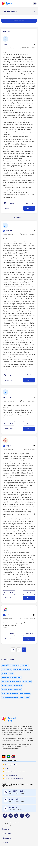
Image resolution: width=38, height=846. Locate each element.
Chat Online (14, 799)
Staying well (27, 681)
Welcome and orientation (10, 697)
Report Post (9, 208)
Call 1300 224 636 (16, 791)
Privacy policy (6, 838)
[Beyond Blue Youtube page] (10, 816)
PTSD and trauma (7, 673)
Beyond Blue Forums (7, 3)
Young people (24, 697)
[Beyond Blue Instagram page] (16, 816)
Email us (13, 807)
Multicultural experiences (21, 669)
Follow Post (29, 203)
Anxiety (4, 665)
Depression (24, 665)
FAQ (6, 768)
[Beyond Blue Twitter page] (22, 816)
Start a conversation (19, 20)
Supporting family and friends (11, 689)
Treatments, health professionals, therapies (16, 693)
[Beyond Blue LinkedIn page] (27, 816)
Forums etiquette (11, 775)
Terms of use (6, 833)
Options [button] (35, 11)
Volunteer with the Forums (14, 779)
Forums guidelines (11, 765)
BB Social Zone (14, 665)
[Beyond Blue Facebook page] (5, 816)
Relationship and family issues (11, 677)
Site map (5, 842)
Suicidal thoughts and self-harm (12, 685)
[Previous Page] (13, 649)
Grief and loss (6, 669)
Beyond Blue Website (10, 718)
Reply (28, 208)
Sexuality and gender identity (11, 681)
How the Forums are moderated (16, 772)
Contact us (5, 829)
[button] (5, 203)
